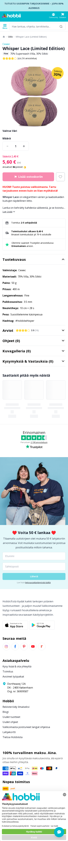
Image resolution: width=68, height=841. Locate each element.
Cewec (6, 44)
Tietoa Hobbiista (12, 737)
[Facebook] (15, 646)
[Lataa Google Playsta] (42, 625)
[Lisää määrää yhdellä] (24, 146)
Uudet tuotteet (11, 717)
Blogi (6, 712)
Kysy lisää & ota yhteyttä (17, 666)
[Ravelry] (42, 646)
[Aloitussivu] (4, 37)
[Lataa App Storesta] (15, 625)
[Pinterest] (24, 646)
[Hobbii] (11, 16)
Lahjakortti (9, 732)
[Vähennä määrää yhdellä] (7, 146)
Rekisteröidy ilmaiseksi (16, 707)
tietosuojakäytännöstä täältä (38, 582)
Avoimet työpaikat (13, 676)
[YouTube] (33, 646)
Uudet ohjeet (10, 722)
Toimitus (8, 671)
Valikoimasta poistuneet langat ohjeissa (26, 727)
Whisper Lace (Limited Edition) (31, 36)
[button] (62, 15)
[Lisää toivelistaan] (60, 176)
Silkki (10, 36)
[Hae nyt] (61, 26)
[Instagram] (6, 646)
